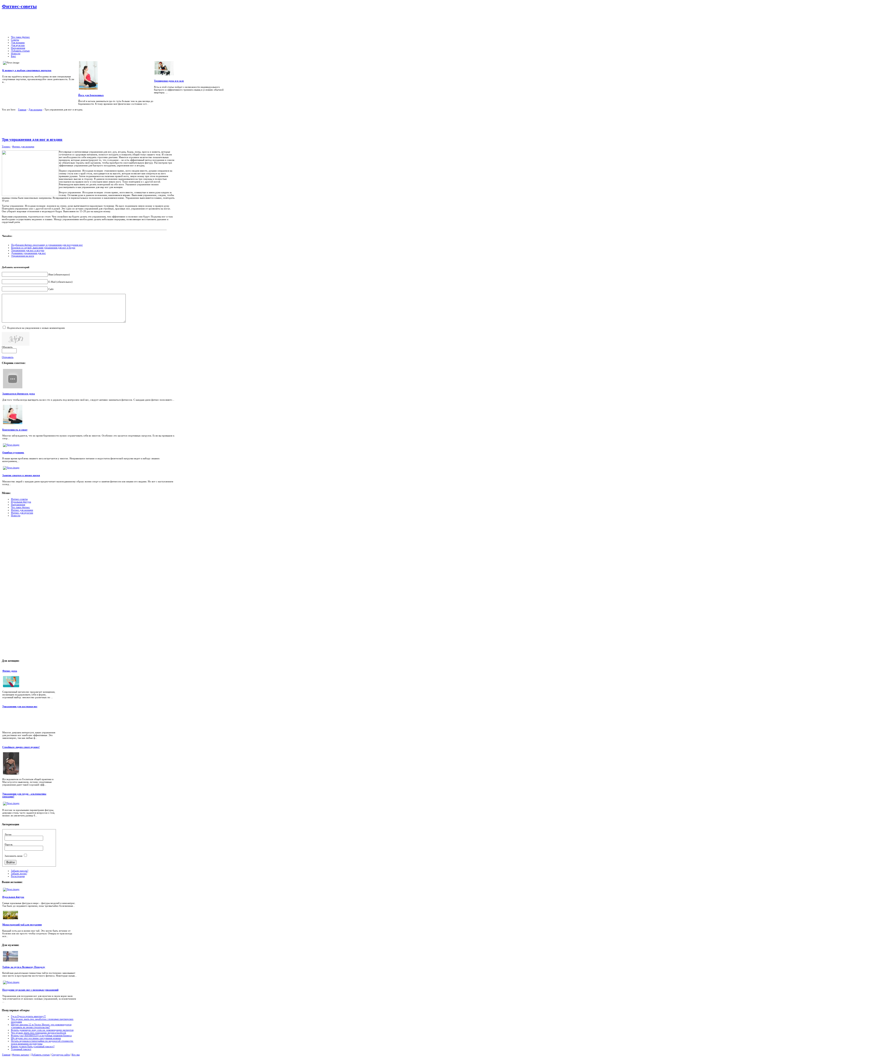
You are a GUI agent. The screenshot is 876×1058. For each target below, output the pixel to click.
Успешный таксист (21, 1049)
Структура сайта (61, 1054)
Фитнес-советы (19, 6)
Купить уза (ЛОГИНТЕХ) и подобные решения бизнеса (41, 1035)
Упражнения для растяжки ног (19, 706)
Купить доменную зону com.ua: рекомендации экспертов (42, 1030)
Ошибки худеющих (13, 452)
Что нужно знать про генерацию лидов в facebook (38, 1032)
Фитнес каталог (20, 1054)
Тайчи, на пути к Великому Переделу (23, 967)
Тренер (6, 146)
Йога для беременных (91, 95)
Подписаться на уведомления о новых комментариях (36, 328)
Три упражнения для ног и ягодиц (32, 139)
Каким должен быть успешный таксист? (33, 1046)
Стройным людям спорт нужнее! (21, 747)
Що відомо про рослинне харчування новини (36, 1038)
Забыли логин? (19, 873)
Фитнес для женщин (23, 146)
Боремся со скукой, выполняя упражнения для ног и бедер (43, 247)
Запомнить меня (13, 855)
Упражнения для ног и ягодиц (27, 250)
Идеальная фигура (13, 897)
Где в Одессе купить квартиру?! (28, 1016)
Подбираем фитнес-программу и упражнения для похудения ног (47, 244)
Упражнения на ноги (22, 255)
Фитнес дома (9, 670)
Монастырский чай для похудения (22, 924)
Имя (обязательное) (59, 274)
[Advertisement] (147, 23)
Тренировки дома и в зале (169, 80)
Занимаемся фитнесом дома (18, 393)
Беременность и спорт (14, 429)
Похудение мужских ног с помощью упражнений (30, 989)
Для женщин (35, 109)
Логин (8, 834)
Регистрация (18, 876)
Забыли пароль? (19, 870)
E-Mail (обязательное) (60, 281)
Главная (22, 109)
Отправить (7, 357)
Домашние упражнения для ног (28, 253)
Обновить (7, 347)
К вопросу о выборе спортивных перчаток (26, 70)
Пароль (9, 844)
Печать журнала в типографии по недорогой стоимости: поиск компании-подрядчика (42, 1042)
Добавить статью (40, 1054)
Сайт (51, 289)
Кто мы (76, 1054)
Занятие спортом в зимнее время (21, 475)
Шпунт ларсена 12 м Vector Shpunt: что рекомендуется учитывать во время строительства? (41, 1026)
